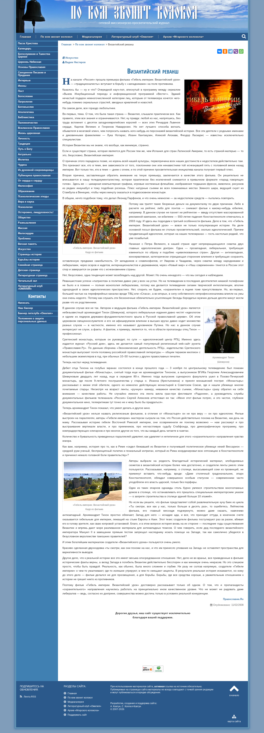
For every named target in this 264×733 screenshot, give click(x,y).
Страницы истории (30, 254)
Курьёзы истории (29, 259)
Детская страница (29, 270)
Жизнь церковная (29, 133)
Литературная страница (32, 275)
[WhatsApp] (241, 51)
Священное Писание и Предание (32, 74)
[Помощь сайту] (153, 671)
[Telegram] (230, 51)
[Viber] (235, 51)
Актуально (24, 154)
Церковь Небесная (29, 61)
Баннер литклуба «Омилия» (35, 313)
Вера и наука (26, 201)
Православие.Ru (233, 599)
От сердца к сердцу (30, 180)
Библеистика (26, 117)
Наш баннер (25, 308)
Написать (24, 302)
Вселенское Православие (34, 127)
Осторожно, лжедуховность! (35, 212)
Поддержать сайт (77, 715)
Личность (24, 138)
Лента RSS (30, 696)
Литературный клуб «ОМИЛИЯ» (30, 287)
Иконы (22, 85)
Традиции (24, 143)
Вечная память (27, 243)
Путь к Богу (25, 148)
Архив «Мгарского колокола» (183, 36)
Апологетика (26, 112)
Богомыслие (26, 106)
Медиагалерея (92, 36)
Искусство (24, 249)
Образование (26, 191)
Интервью (24, 80)
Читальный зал (27, 280)
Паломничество (28, 122)
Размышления (27, 222)
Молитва (23, 159)
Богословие (25, 96)
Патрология (25, 101)
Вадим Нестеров (75, 62)
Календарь (24, 48)
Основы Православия (31, 67)
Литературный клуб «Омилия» (132, 36)
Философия (25, 185)
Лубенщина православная (34, 175)
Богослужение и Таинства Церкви (34, 55)
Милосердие (25, 233)
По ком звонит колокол (56, 36)
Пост (21, 91)
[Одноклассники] (225, 51)
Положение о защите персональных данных (32, 320)
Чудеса (22, 164)
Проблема (24, 238)
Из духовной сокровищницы (36, 170)
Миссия (22, 228)
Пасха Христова (28, 43)
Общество (24, 217)
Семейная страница (30, 265)
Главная (25, 36)
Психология (25, 207)
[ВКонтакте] (219, 51)
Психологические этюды (33, 196)
